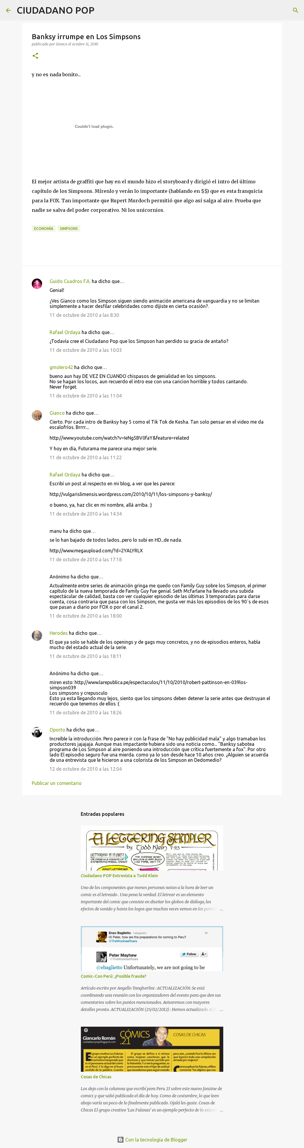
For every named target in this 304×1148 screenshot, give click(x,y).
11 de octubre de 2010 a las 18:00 (86, 615)
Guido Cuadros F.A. (70, 281)
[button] (35, 56)
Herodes (59, 633)
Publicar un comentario (57, 783)
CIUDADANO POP (55, 10)
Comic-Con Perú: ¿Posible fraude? (113, 976)
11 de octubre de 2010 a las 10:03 (86, 350)
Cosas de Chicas (96, 1076)
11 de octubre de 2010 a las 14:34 (86, 513)
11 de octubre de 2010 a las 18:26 (86, 712)
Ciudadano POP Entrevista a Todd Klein (119, 875)
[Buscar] (102, 10)
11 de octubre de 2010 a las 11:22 (86, 457)
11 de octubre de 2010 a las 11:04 (86, 395)
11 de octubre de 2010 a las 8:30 (84, 315)
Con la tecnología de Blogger (155, 1139)
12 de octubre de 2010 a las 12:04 (86, 769)
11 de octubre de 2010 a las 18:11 (86, 656)
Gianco (57, 413)
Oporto (57, 729)
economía (43, 228)
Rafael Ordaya (65, 332)
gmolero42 (61, 367)
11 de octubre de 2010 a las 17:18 (86, 559)
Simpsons (69, 228)
